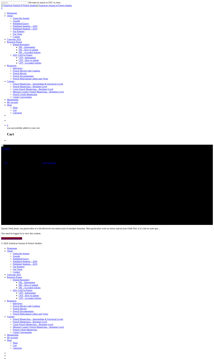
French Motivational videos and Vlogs (30, 78)
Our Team (17, 34)
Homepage (12, 13)
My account (12, 102)
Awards (16, 21)
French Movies (20, 73)
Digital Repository (21, 44)
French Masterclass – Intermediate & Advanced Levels (38, 84)
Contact (16, 36)
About (10, 15)
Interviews (17, 68)
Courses (10, 81)
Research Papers (14, 42)
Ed (6, 163)
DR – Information (27, 47)
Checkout (17, 113)
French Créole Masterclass (25, 94)
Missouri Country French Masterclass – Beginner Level (38, 92)
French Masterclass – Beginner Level (30, 86)
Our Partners (18, 31)
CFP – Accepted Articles (30, 63)
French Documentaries (23, 76)
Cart (15, 110)
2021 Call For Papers (22, 55)
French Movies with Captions (26, 71)
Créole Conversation (22, 97)
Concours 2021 (14, 39)
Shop (9, 105)
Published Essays (21, 23)
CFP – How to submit (29, 60)
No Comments (49, 163)
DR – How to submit (28, 50)
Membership (12, 99)
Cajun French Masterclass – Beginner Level (33, 89)
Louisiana (5, 148)
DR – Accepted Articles (29, 52)
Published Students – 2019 (25, 29)
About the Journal (21, 18)
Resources (11, 65)
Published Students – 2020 (25, 26)
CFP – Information (27, 57)
